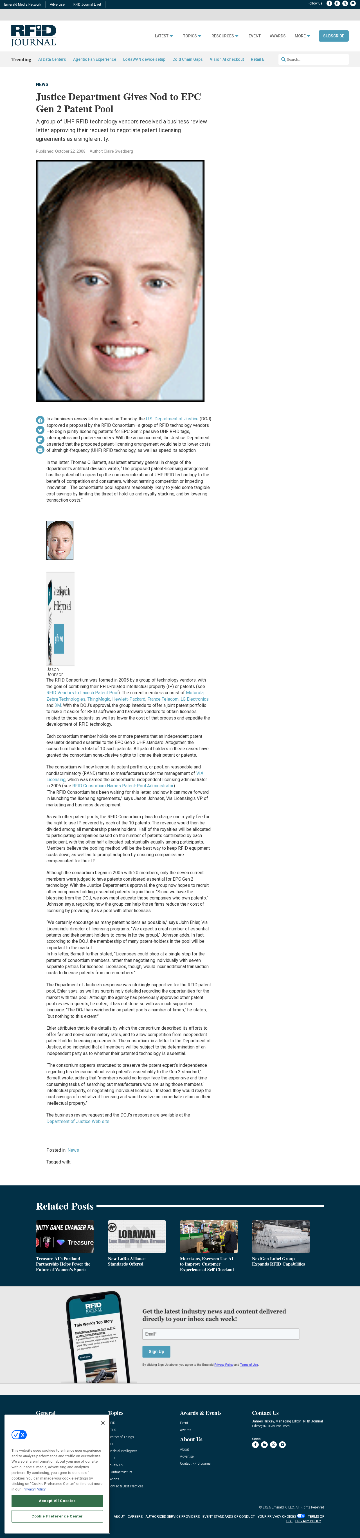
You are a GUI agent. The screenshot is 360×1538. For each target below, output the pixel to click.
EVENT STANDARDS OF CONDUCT (228, 1517)
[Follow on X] (345, 3)
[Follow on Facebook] (329, 3)
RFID (111, 1423)
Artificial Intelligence (122, 1451)
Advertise (57, 4)
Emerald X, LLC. (283, 1507)
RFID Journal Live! (87, 4)
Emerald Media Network (22, 4)
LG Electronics (195, 699)
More (300, 36)
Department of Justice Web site (77, 1121)
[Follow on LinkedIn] (337, 3)
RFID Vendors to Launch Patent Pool (82, 692)
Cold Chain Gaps (187, 59)
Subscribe (333, 36)
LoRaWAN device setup (144, 59)
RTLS (112, 1430)
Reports (113, 1479)
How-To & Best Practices (125, 1486)
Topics (190, 36)
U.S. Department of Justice (172, 418)
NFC (111, 1458)
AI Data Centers (52, 59)
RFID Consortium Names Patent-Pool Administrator (123, 785)
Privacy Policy (34, 1489)
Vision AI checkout (227, 59)
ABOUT (119, 1517)
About (184, 1449)
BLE (111, 1444)
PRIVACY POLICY (308, 1521)
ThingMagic (98, 699)
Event (255, 36)
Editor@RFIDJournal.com (271, 1426)
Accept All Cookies (57, 1501)
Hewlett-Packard (128, 699)
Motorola (195, 692)
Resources (223, 36)
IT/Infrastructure (120, 1472)
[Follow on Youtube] (353, 3)
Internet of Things (121, 1437)
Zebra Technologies (66, 699)
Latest (161, 36)
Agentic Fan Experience (94, 59)
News (42, 84)
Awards (278, 36)
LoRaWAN (115, 1465)
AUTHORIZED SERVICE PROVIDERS (172, 1517)
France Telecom (163, 699)
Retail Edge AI (263, 59)
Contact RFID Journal (196, 1463)
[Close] (103, 1423)
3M (58, 705)
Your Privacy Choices (277, 1517)
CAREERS (135, 1517)
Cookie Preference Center (57, 1516)
